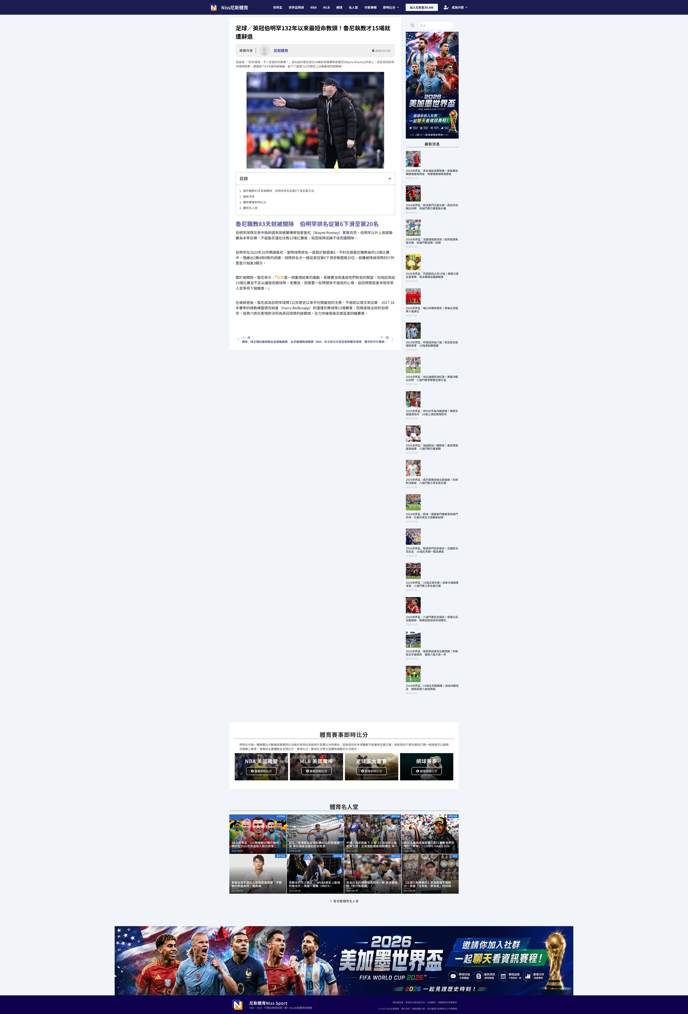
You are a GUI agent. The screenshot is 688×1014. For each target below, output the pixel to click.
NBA (313, 7)
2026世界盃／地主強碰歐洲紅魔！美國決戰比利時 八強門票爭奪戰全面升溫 (432, 378)
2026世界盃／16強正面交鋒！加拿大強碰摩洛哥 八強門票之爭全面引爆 (432, 584)
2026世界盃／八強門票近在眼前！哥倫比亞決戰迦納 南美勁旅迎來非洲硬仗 (432, 618)
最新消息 (249, 196)
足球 (280, 277)
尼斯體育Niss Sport (268, 1003)
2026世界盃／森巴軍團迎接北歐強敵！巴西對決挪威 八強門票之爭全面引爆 (432, 481)
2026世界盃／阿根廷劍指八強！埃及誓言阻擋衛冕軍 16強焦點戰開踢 (432, 343)
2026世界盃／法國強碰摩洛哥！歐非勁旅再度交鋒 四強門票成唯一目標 (432, 240)
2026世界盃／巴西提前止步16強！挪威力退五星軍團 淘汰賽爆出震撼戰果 (432, 275)
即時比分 (389, 7)
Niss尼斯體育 (234, 7)
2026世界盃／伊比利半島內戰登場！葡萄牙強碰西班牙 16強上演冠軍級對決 (432, 412)
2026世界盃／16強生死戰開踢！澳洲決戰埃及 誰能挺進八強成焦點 (432, 687)
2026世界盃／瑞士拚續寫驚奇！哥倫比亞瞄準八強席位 (432, 309)
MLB (326, 7)
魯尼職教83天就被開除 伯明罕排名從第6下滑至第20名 (278, 190)
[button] (391, 7)
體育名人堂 (250, 208)
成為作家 (458, 7)
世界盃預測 (296, 7)
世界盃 (277, 7)
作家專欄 (370, 7)
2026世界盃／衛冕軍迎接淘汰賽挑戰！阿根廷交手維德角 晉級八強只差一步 (432, 652)
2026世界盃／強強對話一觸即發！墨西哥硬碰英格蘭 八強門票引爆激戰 (432, 446)
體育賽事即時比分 (254, 202)
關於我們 (405, 1008)
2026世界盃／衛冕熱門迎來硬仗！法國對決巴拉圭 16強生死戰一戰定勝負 (432, 549)
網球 (339, 7)
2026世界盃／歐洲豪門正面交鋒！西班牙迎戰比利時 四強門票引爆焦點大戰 (432, 206)
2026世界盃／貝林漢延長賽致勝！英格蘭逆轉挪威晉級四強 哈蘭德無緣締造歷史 (432, 172)
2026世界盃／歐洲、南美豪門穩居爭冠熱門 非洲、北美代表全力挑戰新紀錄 (433, 515)
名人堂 (353, 7)
